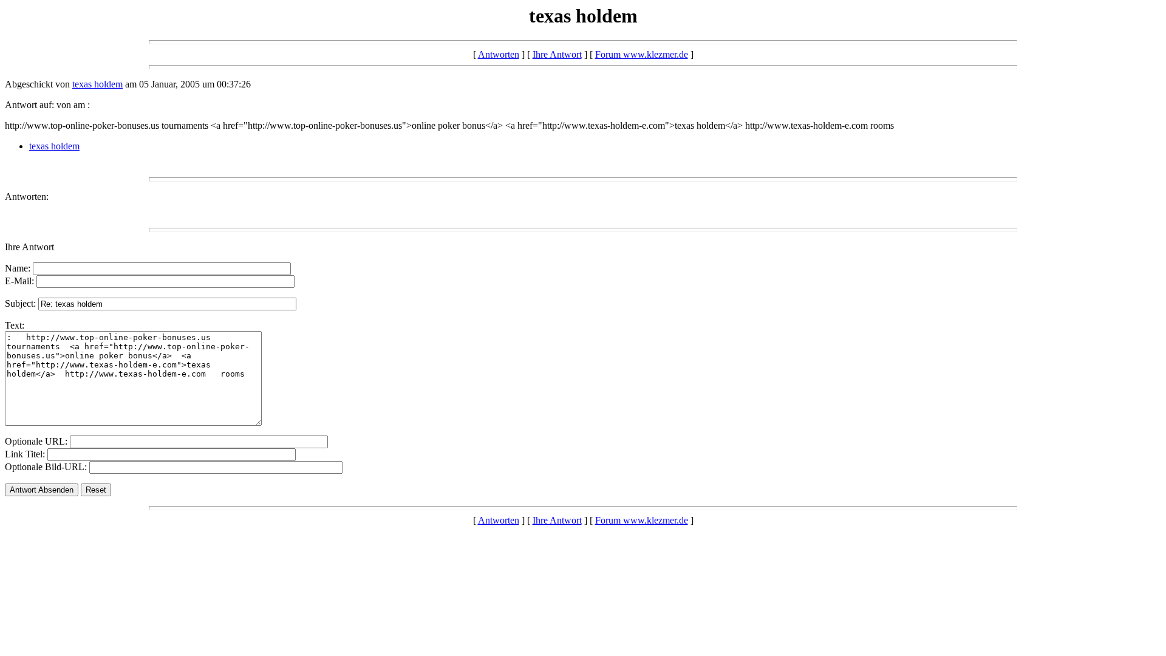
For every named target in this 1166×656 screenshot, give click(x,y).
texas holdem (97, 84)
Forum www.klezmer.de (641, 54)
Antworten (498, 54)
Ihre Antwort (557, 54)
